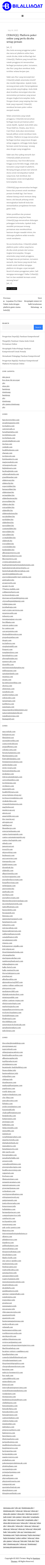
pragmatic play (31, 1520)
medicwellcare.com (10, 1324)
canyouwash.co (8, 429)
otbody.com (7, 843)
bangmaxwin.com (9, 922)
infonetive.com (8, 925)
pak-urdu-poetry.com (11, 1227)
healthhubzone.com (10, 450)
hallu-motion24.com (10, 970)
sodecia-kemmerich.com (12, 1372)
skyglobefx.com (8, 1288)
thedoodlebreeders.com (12, 634)
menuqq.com (8, 1508)
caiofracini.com (8, 1218)
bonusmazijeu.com (9, 1406)
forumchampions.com (11, 753)
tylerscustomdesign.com (12, 777)
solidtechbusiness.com (11, 1339)
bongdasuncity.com (10, 1149)
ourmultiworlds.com (10, 740)
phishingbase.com (9, 1466)
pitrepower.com (8, 988)
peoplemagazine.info (10, 423)
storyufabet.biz (8, 531)
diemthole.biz (7, 867)
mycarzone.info (8, 1309)
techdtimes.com (9, 435)
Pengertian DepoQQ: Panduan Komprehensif (20, 336)
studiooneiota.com (9, 1264)
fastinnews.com (8, 1433)
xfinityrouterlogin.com (11, 1003)
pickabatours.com (9, 1064)
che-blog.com (8, 1097)
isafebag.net (7, 825)
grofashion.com (8, 1460)
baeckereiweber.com (10, 420)
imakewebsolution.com (11, 1094)
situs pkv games (9, 1514)
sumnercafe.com (9, 661)
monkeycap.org (8, 810)
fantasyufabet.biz (9, 489)
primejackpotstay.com (11, 1472)
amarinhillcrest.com (10, 816)
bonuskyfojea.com (9, 1409)
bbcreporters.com (9, 559)
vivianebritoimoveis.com (12, 804)
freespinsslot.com (9, 1155)
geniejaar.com (8, 1122)
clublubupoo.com (9, 1403)
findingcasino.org (9, 1267)
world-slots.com (8, 1091)
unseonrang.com (9, 1224)
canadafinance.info (10, 937)
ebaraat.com (7, 453)
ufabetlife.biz (7, 510)
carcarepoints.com (10, 631)
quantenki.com (8, 1318)
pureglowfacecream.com (12, 879)
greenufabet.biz (8, 501)
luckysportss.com (9, 1451)
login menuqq (21, 1535)
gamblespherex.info (10, 1291)
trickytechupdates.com (11, 1012)
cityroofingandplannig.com (13, 601)
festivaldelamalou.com (11, 759)
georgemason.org (9, 1046)
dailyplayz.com (8, 1427)
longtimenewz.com (10, 1448)
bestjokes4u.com (9, 1116)
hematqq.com (8, 1535)
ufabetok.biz (7, 541)
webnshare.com (8, 1191)
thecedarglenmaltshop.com (13, 1043)
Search (5, 323)
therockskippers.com (11, 973)
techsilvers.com (8, 643)
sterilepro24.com (9, 1336)
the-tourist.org (8, 819)
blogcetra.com (8, 1230)
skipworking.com (9, 852)
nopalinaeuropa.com (10, 716)
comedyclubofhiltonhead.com (14, 1357)
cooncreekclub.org (10, 743)
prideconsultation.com (11, 1106)
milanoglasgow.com (10, 964)
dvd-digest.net (8, 949)
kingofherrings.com (10, 882)
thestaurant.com (9, 1396)
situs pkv (6, 386)
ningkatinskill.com (9, 646)
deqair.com (6, 640)
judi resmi (7, 1517)
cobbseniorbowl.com (10, 592)
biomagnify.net (8, 719)
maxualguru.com (9, 1146)
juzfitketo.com (8, 704)
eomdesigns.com (9, 1297)
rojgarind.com (8, 1173)
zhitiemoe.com (8, 689)
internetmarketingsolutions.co (14, 1233)
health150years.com (10, 792)
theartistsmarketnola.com (12, 952)
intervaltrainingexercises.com (14, 1387)
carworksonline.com (10, 780)
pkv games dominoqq (10, 404)
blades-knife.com (9, 1258)
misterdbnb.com (9, 1381)
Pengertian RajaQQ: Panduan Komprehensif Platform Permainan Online (20, 362)
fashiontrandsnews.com (12, 556)
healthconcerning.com (11, 1170)
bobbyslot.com (8, 1125)
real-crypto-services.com (12, 610)
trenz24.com (7, 849)
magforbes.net (8, 807)
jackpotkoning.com (10, 1442)
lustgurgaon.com (9, 1119)
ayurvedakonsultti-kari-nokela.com (16, 577)
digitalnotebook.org (10, 1143)
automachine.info (9, 1273)
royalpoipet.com (9, 1393)
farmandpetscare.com (11, 1212)
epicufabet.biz (8, 534)
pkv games (11, 288)
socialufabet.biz (8, 516)
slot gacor (6, 377)
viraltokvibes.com (9, 801)
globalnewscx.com (9, 1239)
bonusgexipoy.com (9, 1415)
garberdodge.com (9, 765)
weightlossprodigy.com (11, 1137)
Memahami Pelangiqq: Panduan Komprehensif (21, 356)
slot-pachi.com (8, 1152)
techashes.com (8, 426)
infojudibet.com (8, 1076)
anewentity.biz (8, 888)
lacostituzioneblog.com (11, 683)
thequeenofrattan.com (11, 1251)
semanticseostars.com (11, 1182)
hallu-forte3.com (9, 967)
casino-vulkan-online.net (12, 985)
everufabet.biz (8, 544)
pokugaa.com (7, 1475)
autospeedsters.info (10, 1276)
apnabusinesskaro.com (11, 1027)
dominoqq (6, 392)
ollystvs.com (7, 1236)
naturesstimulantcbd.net (12, 713)
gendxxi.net (7, 1303)
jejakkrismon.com (9, 864)
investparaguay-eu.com (12, 619)
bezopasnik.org (8, 913)
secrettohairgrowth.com (12, 904)
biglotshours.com (9, 468)
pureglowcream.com (10, 898)
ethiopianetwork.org (10, 1197)
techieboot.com (8, 438)
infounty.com (7, 616)
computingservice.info (11, 1215)
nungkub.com (8, 692)
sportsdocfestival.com (11, 1487)
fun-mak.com (7, 1375)
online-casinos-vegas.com (13, 1000)
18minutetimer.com (10, 1179)
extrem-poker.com (10, 625)
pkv (3, 383)
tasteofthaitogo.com (10, 907)
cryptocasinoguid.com (11, 562)
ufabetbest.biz (8, 522)
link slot (24, 1541)
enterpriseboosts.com (11, 831)
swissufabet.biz (8, 495)
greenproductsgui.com (11, 1167)
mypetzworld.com (9, 613)
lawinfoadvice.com (9, 655)
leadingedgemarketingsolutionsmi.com (18, 565)
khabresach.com (9, 1018)
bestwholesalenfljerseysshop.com (15, 571)
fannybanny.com (9, 1436)
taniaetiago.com (8, 701)
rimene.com (7, 943)
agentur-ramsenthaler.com (13, 1294)
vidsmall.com (7, 1327)
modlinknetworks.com (11, 1445)
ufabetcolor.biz (8, 504)
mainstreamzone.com (11, 1185)
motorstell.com (8, 789)
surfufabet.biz (7, 519)
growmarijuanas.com (10, 1188)
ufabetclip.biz (7, 483)
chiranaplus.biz (8, 955)
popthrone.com (8, 1088)
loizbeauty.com (8, 855)
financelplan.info (9, 1070)
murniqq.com (29, 1532)
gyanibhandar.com (9, 477)
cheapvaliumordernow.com (13, 1366)
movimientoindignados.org (13, 667)
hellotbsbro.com (8, 1209)
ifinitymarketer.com (10, 1439)
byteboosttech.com (10, 459)
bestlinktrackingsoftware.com (14, 1400)
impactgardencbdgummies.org (14, 710)
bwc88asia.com (8, 622)
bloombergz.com (9, 828)
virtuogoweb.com (9, 465)
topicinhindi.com (9, 1049)
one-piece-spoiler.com (11, 1261)
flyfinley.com (7, 1103)
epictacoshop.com (9, 928)
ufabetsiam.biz (8, 492)
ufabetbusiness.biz (9, 498)
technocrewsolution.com (12, 798)
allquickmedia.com (10, 873)
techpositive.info (9, 1221)
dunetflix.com (8, 664)
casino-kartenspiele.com (12, 834)
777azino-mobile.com (10, 589)
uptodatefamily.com (10, 673)
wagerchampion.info (10, 1279)
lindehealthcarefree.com (12, 1055)
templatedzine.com (10, 652)
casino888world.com (10, 1378)
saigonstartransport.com (12, 919)
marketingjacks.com (10, 1006)
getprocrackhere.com (11, 1430)
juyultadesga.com (9, 607)
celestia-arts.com (9, 750)
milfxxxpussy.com (9, 670)
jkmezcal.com (7, 1384)
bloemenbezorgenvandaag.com (15, 901)
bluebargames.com (9, 756)
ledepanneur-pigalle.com (12, 946)
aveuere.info (7, 1161)
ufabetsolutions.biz (10, 513)
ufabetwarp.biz (8, 480)
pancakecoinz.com (10, 1100)
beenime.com (7, 1369)
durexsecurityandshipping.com (15, 598)
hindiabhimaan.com (10, 1015)
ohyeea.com (7, 686)
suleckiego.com (8, 1030)
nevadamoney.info (9, 940)
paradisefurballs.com (10, 1158)
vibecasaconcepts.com (11, 1312)
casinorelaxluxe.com (10, 1418)
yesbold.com (7, 447)
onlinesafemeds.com (10, 474)
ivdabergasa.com (9, 604)
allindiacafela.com (9, 979)
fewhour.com (7, 1176)
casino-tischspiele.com (11, 840)
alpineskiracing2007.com (12, 982)
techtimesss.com (9, 783)
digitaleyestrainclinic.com (12, 994)
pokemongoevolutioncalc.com (14, 1463)
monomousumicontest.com (13, 1282)
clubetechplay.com (10, 1421)
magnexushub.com (10, 462)
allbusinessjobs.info (10, 1058)
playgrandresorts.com (11, 1481)
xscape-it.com (8, 586)
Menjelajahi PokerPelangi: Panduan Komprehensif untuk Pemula (16, 350)
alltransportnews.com (11, 553)
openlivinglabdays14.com (12, 574)
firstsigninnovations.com (12, 762)
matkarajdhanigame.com (12, 1085)
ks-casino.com (8, 628)
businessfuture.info (10, 1073)
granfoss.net (7, 976)
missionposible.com (10, 997)
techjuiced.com (8, 456)
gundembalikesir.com (11, 441)
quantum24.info (8, 1315)
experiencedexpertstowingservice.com (18, 1345)
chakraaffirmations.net (11, 1112)
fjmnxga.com (7, 916)
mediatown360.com (10, 991)
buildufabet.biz (8, 550)
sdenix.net (6, 813)
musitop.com (7, 676)
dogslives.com (8, 1242)
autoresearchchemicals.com (13, 1024)
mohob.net (6, 1134)
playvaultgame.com (10, 1478)
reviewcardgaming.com (12, 1342)
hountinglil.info (8, 1109)
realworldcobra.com (10, 1270)
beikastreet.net (8, 734)
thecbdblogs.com (9, 1021)
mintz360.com (8, 1131)
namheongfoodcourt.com (12, 961)
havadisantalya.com (10, 432)
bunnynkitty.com (9, 910)
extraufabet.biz (8, 507)
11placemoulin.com (10, 1128)
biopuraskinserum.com (11, 931)
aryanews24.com (9, 583)
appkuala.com (8, 892)
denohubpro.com (9, 1254)
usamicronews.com (10, 1457)
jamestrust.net (8, 846)
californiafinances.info (11, 934)
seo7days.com (7, 895)
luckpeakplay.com (9, 1454)
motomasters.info (9, 1306)
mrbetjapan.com (9, 885)
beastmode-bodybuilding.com (14, 1067)
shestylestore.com (9, 1490)
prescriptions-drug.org (11, 795)
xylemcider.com (8, 698)
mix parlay (12, 1532)
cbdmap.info (7, 1079)
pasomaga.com (8, 707)
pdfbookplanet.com (10, 1245)
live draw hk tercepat (11, 380)
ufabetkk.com (7, 870)
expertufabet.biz (9, 486)
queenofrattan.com (10, 1248)
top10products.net (9, 1061)
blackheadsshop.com (10, 1348)
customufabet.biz (9, 528)
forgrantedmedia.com (11, 771)
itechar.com (7, 444)
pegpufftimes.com (9, 746)
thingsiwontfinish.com (11, 1493)
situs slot (26, 1517)
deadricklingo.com (10, 1285)
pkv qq (18, 1508)
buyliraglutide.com (10, 471)
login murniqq (34, 1535)
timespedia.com (8, 861)
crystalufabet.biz (9, 537)
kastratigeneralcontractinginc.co (15, 568)
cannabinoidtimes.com (11, 1164)
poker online (21, 1538)
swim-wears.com (9, 768)
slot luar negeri (32, 1514)
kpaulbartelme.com (10, 1354)
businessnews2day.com (11, 1330)
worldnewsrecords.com (12, 1333)
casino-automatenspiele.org (13, 837)
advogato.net (7, 822)
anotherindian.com (10, 695)
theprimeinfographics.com (13, 1363)
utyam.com (6, 679)
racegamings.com (9, 1469)
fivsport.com (7, 649)
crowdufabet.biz (9, 547)
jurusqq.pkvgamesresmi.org (14, 1547)
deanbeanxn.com (9, 1082)
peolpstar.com (8, 774)
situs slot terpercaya (11, 1523)
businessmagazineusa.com (13, 1321)
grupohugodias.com (10, 637)
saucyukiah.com (8, 731)
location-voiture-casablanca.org (15, 1351)
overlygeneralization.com (12, 1194)
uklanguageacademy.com (12, 1052)
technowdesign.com (10, 595)
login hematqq (9, 1538)
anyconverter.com (9, 858)
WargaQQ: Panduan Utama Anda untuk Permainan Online (18, 342)
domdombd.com (9, 1424)
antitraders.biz (8, 580)
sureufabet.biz (8, 525)
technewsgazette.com (11, 876)
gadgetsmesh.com (9, 1200)
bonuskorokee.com (10, 1412)
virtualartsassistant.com (12, 1360)
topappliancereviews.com (12, 1009)
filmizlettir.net (8, 737)
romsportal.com (8, 1484)
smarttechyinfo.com (10, 1140)
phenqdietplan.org (9, 658)
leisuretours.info (9, 1206)
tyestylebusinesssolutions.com (14, 1390)
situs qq (19, 1511)
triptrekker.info (8, 1300)
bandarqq (6, 389)
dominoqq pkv (27, 1508)
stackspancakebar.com (11, 958)
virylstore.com (8, 786)
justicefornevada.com (11, 1203)
